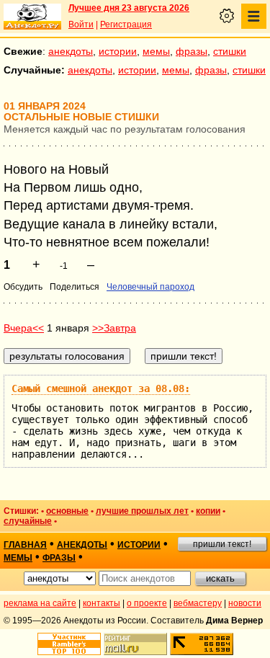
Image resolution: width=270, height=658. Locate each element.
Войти (81, 24)
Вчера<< (24, 328)
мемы (156, 51)
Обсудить (23, 287)
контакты (101, 603)
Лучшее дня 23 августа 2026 (128, 8)
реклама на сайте (40, 603)
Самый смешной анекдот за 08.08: (101, 388)
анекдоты (70, 51)
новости (244, 603)
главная (25, 545)
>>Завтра (114, 328)
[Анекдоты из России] (32, 17)
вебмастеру (198, 603)
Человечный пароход (150, 287)
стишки (229, 51)
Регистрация (126, 24)
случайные (28, 521)
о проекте (147, 603)
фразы (191, 51)
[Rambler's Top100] (69, 644)
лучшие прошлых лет (142, 511)
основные (67, 511)
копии (208, 511)
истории (118, 51)
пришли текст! (222, 544)
